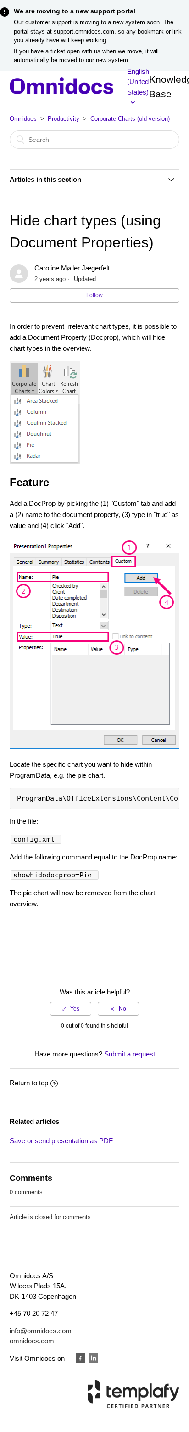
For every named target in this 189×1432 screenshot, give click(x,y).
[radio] (70, 1009)
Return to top (29, 1083)
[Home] (62, 91)
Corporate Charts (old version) (130, 118)
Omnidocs (23, 118)
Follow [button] (94, 295)
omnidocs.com (32, 1341)
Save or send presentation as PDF (61, 1141)
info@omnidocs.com (41, 1331)
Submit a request (129, 1054)
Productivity (63, 118)
